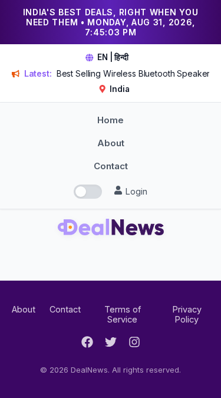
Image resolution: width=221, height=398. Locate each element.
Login (135, 191)
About (110, 143)
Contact (111, 166)
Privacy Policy (187, 314)
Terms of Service (122, 314)
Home (110, 120)
